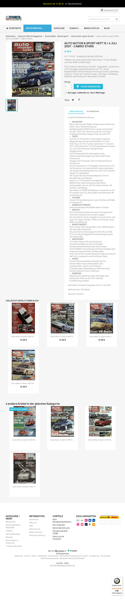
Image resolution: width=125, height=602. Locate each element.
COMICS (9, 531)
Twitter (102, 522)
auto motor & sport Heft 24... (23, 383)
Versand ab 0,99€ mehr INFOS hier (90, 56)
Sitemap (9, 537)
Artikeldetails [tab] (93, 111)
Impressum (33, 519)
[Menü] (121, 577)
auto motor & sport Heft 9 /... (23, 336)
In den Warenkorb (88, 86)
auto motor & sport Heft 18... (100, 440)
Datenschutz (34, 529)
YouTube (107, 522)
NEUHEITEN (10, 522)
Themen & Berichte (14, 546)
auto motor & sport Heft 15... (24, 486)
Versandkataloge (13, 534)
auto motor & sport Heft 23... (25, 440)
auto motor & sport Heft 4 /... (101, 336)
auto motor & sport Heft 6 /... (62, 440)
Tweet (72, 99)
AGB (31, 526)
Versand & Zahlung (37, 535)
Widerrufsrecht (35, 532)
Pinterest (79, 99)
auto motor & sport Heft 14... (62, 336)
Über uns (33, 522)
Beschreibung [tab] (76, 111)
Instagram (118, 522)
